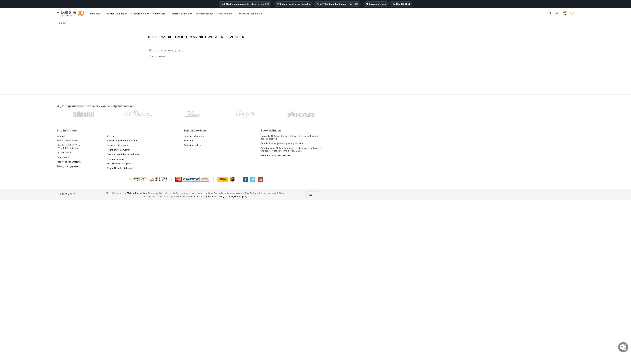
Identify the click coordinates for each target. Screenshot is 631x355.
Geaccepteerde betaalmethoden (123, 154)
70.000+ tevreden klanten (339, 4)
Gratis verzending (247, 4)
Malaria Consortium (137, 193)
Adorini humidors (192, 145)
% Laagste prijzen (376, 4)
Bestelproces (63, 157)
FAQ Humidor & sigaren (119, 163)
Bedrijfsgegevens (116, 159)
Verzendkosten (64, 152)
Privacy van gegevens (68, 166)
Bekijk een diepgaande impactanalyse (227, 196)
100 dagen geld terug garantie (293, 4)
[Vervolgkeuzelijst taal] (312, 195)
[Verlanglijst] (572, 14)
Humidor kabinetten (194, 136)
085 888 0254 (403, 4)
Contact (61, 136)
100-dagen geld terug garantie (122, 140)
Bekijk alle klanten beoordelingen (275, 155)
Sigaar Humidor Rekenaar (120, 168)
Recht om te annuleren (118, 150)
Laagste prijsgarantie (118, 145)
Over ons (111, 136)
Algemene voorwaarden (69, 162)
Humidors (188, 140)
